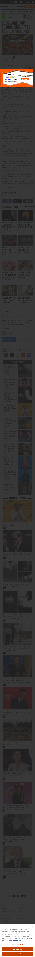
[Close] (33, 926)
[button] (17, 478)
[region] (17, 940)
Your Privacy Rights (17, 944)
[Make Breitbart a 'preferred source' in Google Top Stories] (16, 77)
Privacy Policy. (17, 940)
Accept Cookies (17, 954)
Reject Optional (17, 949)
